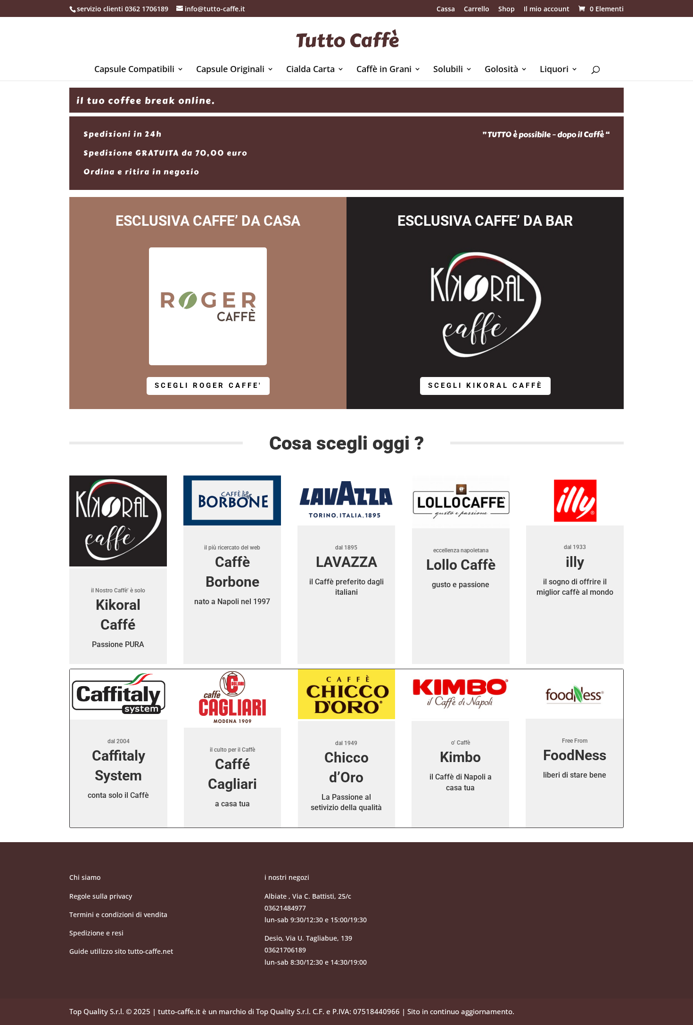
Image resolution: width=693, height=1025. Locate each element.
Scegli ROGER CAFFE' (208, 385)
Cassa (446, 9)
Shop (506, 9)
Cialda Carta (310, 70)
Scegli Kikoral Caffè (485, 385)
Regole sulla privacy (101, 896)
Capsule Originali (230, 70)
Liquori (554, 70)
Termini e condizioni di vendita (118, 914)
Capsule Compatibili (134, 70)
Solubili (448, 70)
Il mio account (546, 9)
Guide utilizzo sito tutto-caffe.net (121, 951)
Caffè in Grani (384, 70)
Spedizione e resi (96, 932)
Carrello (476, 9)
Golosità (501, 70)
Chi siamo (84, 877)
